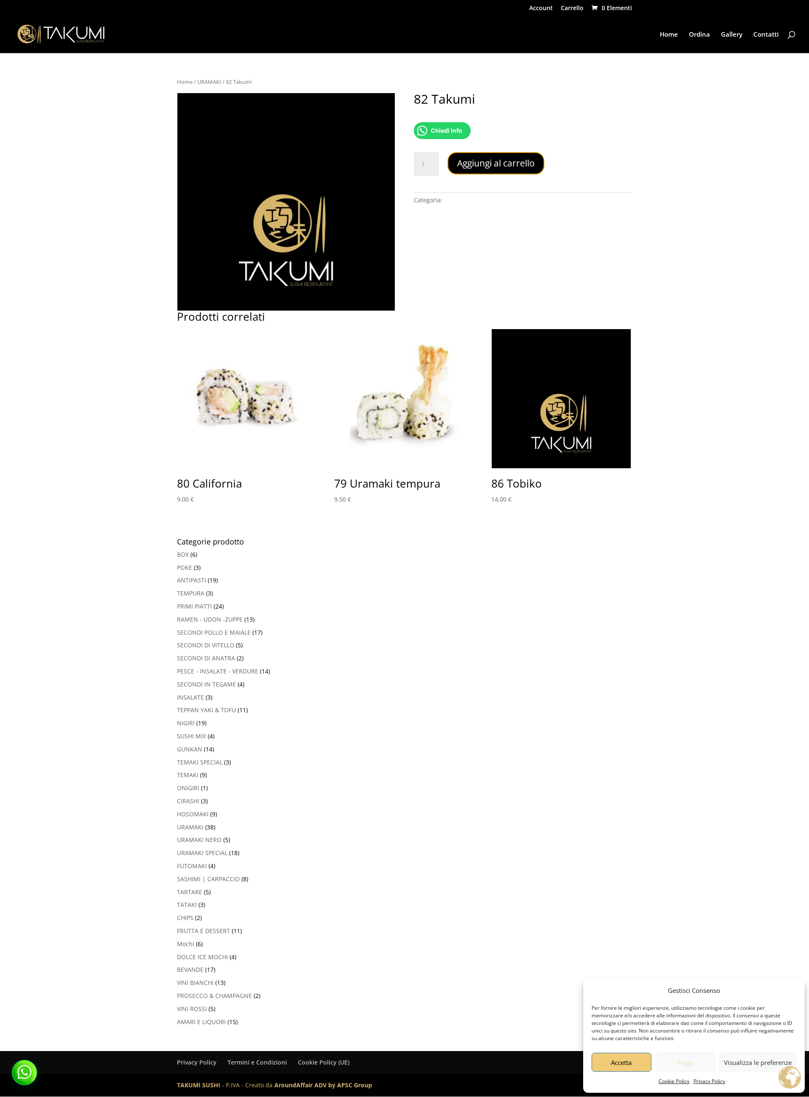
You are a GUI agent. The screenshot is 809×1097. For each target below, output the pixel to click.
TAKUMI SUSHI (198, 1085)
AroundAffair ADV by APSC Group (323, 1085)
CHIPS (185, 918)
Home (669, 34)
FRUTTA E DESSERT (203, 931)
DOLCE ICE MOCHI (202, 957)
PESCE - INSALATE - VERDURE (217, 671)
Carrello (572, 8)
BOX (183, 554)
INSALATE (190, 697)
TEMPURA (190, 593)
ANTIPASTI (191, 580)
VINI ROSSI (192, 1009)
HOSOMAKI (193, 814)
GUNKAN (189, 749)
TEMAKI (187, 775)
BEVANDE (190, 970)
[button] (24, 1072)
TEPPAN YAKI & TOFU (206, 710)
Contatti (766, 34)
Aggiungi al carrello (496, 163)
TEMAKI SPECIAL (199, 762)
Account (541, 8)
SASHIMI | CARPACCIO (208, 879)
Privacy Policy (709, 1081)
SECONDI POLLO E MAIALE (214, 632)
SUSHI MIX (191, 736)
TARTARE (189, 892)
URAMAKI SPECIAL (202, 853)
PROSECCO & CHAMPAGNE (214, 996)
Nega (685, 1062)
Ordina (699, 34)
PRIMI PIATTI (194, 606)
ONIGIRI (188, 788)
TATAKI (187, 905)
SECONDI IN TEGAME (206, 684)
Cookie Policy (674, 1081)
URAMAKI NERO (199, 840)
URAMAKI (209, 82)
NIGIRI (186, 723)
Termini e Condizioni (257, 1062)
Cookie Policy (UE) (323, 1062)
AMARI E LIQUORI (201, 1022)
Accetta (621, 1062)
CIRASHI (188, 801)
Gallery (731, 34)
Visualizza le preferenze (758, 1062)
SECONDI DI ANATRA (206, 658)
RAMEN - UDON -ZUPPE (210, 619)
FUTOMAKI (192, 866)
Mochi (185, 944)
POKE (184, 567)
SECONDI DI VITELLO (205, 645)
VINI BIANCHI (195, 983)
